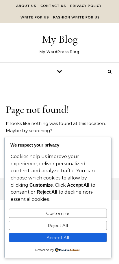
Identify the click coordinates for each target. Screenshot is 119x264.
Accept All (58, 237)
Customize (57, 213)
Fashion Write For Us (76, 17)
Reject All (58, 225)
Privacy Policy (86, 6)
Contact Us (53, 6)
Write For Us (35, 17)
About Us (26, 6)
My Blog (60, 39)
